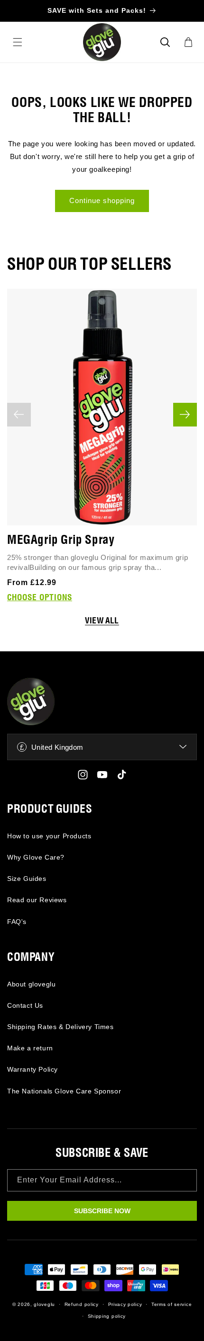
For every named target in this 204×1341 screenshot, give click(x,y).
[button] (165, 42)
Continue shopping (102, 200)
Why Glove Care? (36, 857)
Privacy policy (125, 1304)
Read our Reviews (37, 900)
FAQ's (17, 921)
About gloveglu (31, 984)
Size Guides (26, 878)
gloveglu (44, 1304)
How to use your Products (49, 836)
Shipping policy (107, 1316)
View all (102, 621)
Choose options (39, 598)
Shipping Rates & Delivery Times (60, 1026)
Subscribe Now (102, 1211)
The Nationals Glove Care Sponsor (64, 1091)
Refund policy (82, 1304)
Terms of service (171, 1304)
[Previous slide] (19, 414)
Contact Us (25, 1005)
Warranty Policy (32, 1069)
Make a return (30, 1048)
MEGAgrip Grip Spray (60, 540)
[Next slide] (185, 414)
